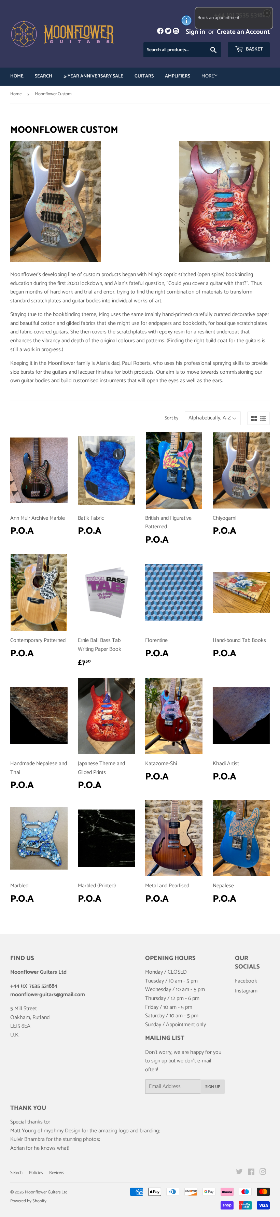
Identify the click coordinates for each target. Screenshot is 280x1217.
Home (17, 76)
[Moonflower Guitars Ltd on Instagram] (263, 1172)
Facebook (246, 981)
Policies (36, 1172)
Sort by (171, 418)
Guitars (144, 76)
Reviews (56, 1172)
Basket (254, 49)
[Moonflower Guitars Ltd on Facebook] (251, 1172)
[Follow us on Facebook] (160, 32)
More (207, 76)
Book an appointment (218, 18)
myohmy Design (62, 1130)
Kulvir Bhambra (27, 1139)
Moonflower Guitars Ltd (46, 1192)
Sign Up (212, 1087)
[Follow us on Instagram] (176, 32)
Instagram (246, 991)
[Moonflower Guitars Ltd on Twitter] (239, 1172)
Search (43, 76)
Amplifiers (177, 76)
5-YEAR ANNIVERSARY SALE (93, 76)
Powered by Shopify (28, 1201)
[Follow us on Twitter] (168, 32)
